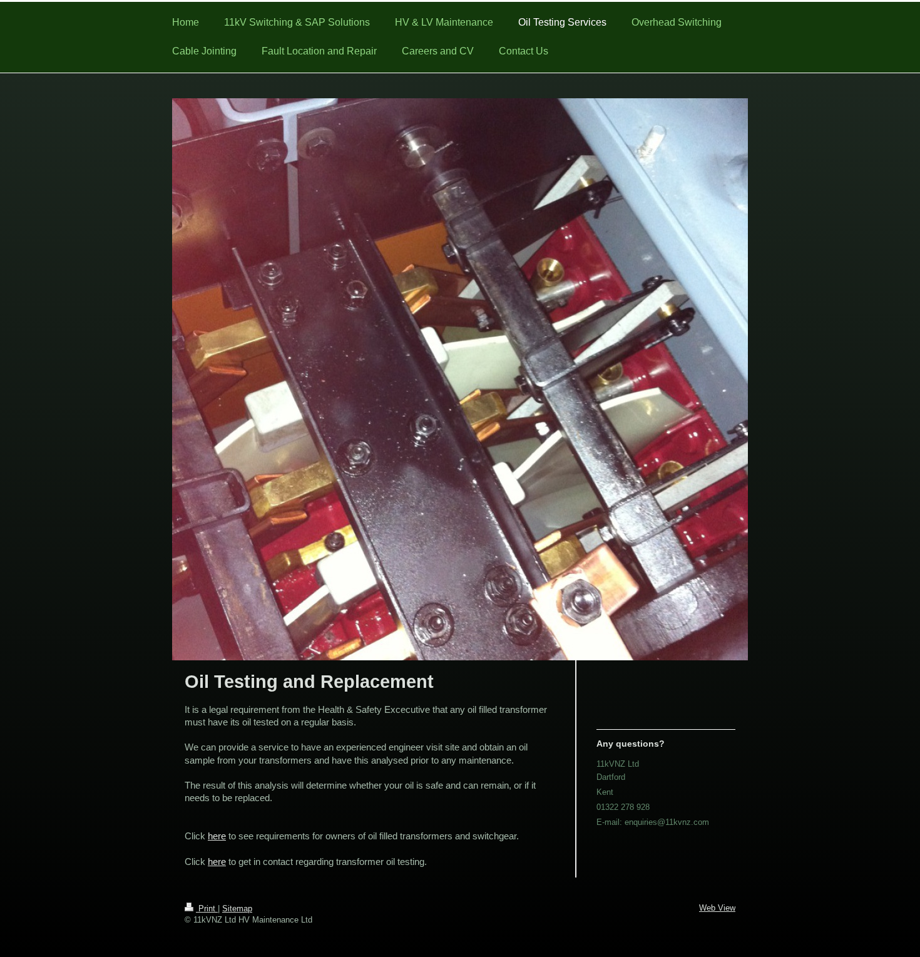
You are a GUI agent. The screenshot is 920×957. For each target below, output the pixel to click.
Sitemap (237, 908)
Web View (717, 908)
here (217, 836)
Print (207, 908)
